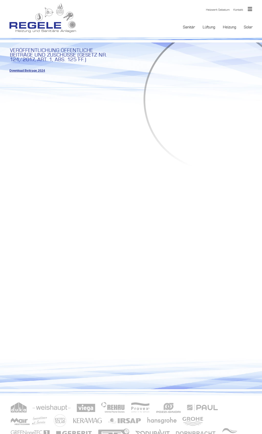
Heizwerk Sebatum (218, 10)
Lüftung (209, 27)
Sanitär (189, 27)
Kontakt (238, 10)
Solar (248, 27)
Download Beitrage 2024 (27, 70)
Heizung (229, 27)
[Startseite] (42, 18)
